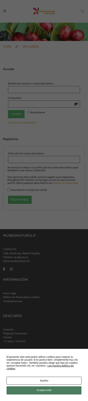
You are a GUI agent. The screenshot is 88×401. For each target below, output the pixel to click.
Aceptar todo (44, 390)
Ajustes (44, 380)
